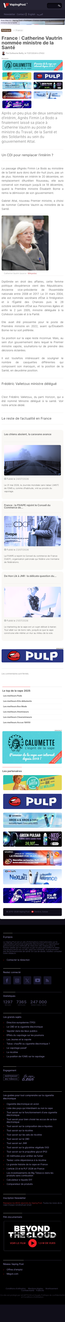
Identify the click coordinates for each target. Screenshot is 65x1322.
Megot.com (12, 1273)
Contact (21, 14)
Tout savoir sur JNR (17, 1143)
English (31, 14)
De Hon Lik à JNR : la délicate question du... (30, 575)
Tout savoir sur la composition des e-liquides (29, 1126)
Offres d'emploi (14, 1269)
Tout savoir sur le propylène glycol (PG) (27, 1151)
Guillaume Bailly (16, 53)
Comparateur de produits (20, 1184)
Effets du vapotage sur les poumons (25, 1035)
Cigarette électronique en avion (23, 1104)
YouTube (37, 980)
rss (47, 980)
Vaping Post (17, 20)
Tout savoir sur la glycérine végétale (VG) (28, 1147)
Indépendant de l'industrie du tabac (11, 1077)
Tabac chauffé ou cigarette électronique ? (28, 1043)
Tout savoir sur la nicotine (20, 1130)
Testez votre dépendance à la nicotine (26, 1160)
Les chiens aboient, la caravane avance (27, 434)
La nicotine (12, 1052)
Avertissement (51, 1288)
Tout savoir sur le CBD (18, 1139)
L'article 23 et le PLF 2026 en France (25, 1168)
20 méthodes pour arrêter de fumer (25, 1156)
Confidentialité (27, 1290)
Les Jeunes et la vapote (19, 1039)
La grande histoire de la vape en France (27, 1164)
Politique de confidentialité (53, 1295)
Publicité (40, 1290)
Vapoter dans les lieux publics (22, 1031)
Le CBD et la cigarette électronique (25, 1026)
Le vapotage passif (17, 1048)
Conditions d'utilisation (16, 1288)
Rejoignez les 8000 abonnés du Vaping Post (22, 1203)
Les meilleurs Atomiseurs (16, 711)
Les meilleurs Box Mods (15, 706)
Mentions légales (35, 1288)
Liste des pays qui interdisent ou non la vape (30, 1108)
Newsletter (9, 14)
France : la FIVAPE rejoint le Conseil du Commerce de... (27, 506)
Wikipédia (32, 273)
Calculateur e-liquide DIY (19, 1179)
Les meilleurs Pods (12, 695)
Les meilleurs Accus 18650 (16, 722)
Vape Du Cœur (28, 1077)
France (19, 30)
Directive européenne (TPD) (21, 1022)
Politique (27, 20)
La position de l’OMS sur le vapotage (25, 1056)
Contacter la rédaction (18, 959)
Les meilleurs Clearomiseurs (17, 717)
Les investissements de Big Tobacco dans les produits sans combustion (30, 1174)
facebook (7, 980)
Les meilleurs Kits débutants (17, 701)
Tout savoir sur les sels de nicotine (24, 1134)
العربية (40, 14)
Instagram (17, 980)
